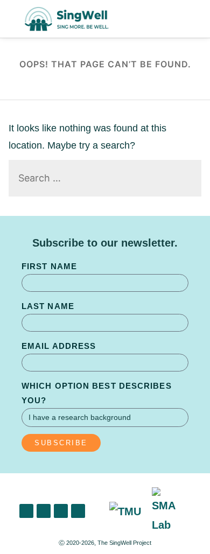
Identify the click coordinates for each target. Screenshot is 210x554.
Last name (48, 306)
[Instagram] (44, 511)
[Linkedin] (26, 511)
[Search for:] (105, 178)
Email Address (59, 345)
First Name (49, 266)
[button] (190, 19)
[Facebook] (61, 511)
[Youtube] (78, 511)
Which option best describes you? (97, 393)
